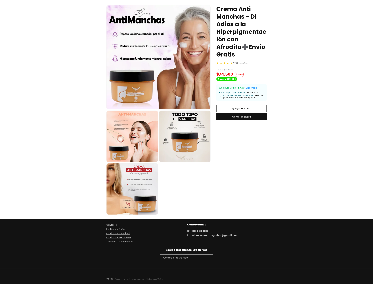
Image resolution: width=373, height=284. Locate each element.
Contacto (111, 224)
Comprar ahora (241, 116)
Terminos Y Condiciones (119, 241)
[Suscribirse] (209, 257)
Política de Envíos (116, 229)
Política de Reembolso (118, 237)
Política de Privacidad (118, 233)
